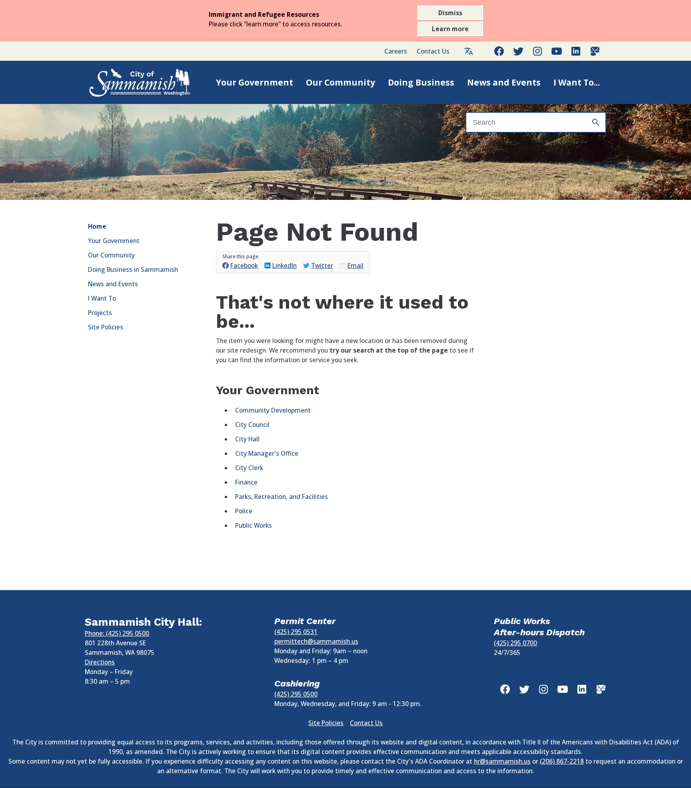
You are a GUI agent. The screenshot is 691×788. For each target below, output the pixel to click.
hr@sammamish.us (502, 761)
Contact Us (433, 51)
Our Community (340, 82)
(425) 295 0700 (515, 642)
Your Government (254, 82)
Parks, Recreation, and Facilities (281, 496)
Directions (100, 662)
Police (243, 511)
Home (97, 226)
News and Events (504, 82)
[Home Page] (131, 82)
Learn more (450, 28)
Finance (246, 482)
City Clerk (249, 467)
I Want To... (576, 82)
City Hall (247, 439)
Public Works (253, 525)
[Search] (595, 122)
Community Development (273, 410)
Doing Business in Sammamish (133, 269)
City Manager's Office (266, 453)
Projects (100, 312)
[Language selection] (468, 51)
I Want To (102, 298)
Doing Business (421, 82)
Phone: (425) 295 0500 (117, 633)
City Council (252, 424)
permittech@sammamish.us (316, 641)
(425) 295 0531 (296, 631)
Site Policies (105, 327)
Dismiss (450, 12)
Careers (395, 51)
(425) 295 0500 (296, 694)
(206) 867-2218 (562, 761)
